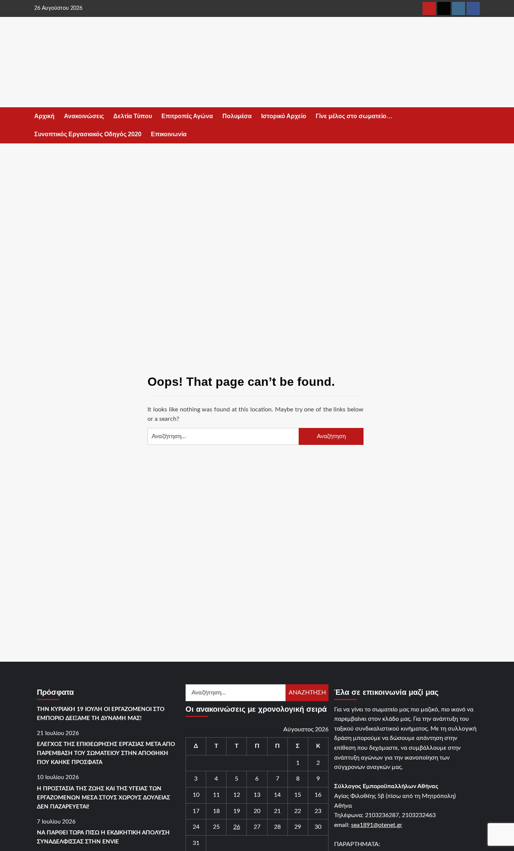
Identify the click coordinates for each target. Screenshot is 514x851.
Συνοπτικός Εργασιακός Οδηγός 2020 (87, 134)
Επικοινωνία (169, 134)
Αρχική (44, 116)
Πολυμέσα (237, 116)
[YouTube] (429, 8)
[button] (475, 125)
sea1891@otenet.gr (376, 825)
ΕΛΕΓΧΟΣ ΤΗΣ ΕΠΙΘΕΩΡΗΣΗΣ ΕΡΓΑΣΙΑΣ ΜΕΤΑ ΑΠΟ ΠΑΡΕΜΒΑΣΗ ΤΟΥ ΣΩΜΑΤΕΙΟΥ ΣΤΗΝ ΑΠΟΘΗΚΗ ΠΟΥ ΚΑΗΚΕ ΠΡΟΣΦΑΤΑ (106, 753)
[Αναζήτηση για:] (223, 436)
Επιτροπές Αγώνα (187, 116)
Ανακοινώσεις (84, 116)
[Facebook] (473, 8)
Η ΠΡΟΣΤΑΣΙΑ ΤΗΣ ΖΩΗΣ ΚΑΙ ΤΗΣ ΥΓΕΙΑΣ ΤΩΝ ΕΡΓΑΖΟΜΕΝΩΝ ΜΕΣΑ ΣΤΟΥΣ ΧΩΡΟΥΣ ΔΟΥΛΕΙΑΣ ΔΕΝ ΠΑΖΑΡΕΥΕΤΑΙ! (103, 798)
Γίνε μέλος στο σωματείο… (354, 116)
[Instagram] (458, 8)
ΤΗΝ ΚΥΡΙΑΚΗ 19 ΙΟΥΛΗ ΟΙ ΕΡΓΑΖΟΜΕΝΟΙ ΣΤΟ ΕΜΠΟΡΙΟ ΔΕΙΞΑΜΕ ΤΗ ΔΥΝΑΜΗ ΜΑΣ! (100, 713)
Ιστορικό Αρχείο (283, 116)
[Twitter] (443, 8)
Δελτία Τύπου (132, 116)
